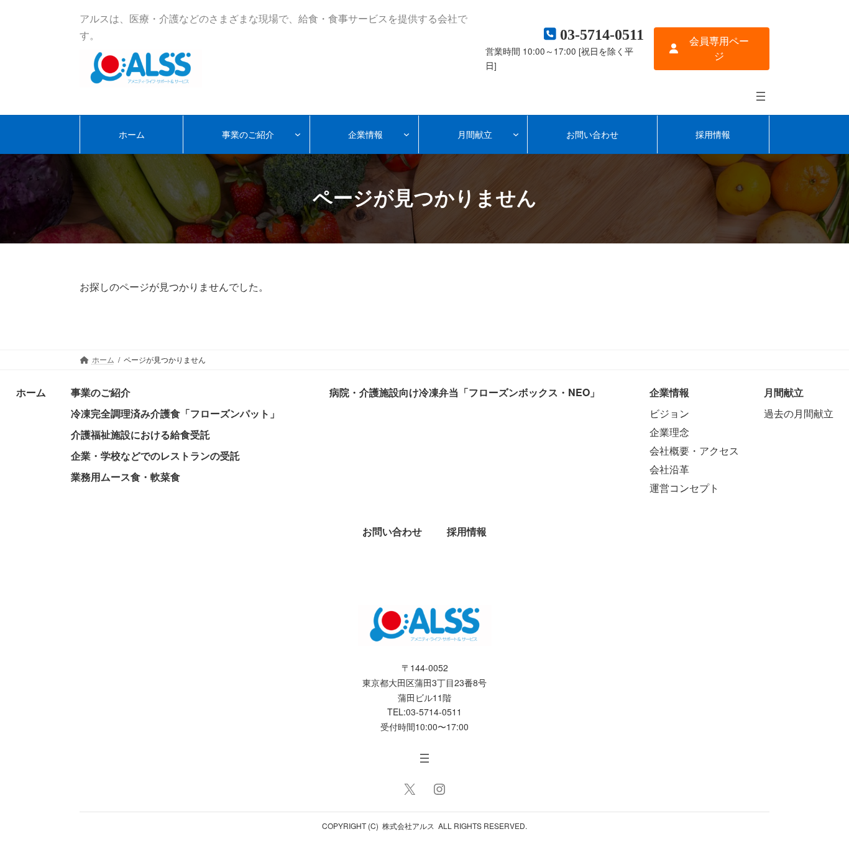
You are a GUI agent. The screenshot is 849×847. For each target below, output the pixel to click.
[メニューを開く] (760, 96)
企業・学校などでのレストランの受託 (155, 455)
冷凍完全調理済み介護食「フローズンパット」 (175, 413)
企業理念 (669, 432)
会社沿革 (669, 469)
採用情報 (467, 531)
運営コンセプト (684, 488)
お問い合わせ (392, 531)
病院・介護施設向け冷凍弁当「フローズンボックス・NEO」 (464, 392)
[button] (711, 48)
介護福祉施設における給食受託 (140, 434)
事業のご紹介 (101, 392)
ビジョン (669, 413)
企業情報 (669, 392)
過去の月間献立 (798, 413)
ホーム (31, 392)
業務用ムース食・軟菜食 (125, 476)
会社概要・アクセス (694, 450)
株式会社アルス (408, 825)
